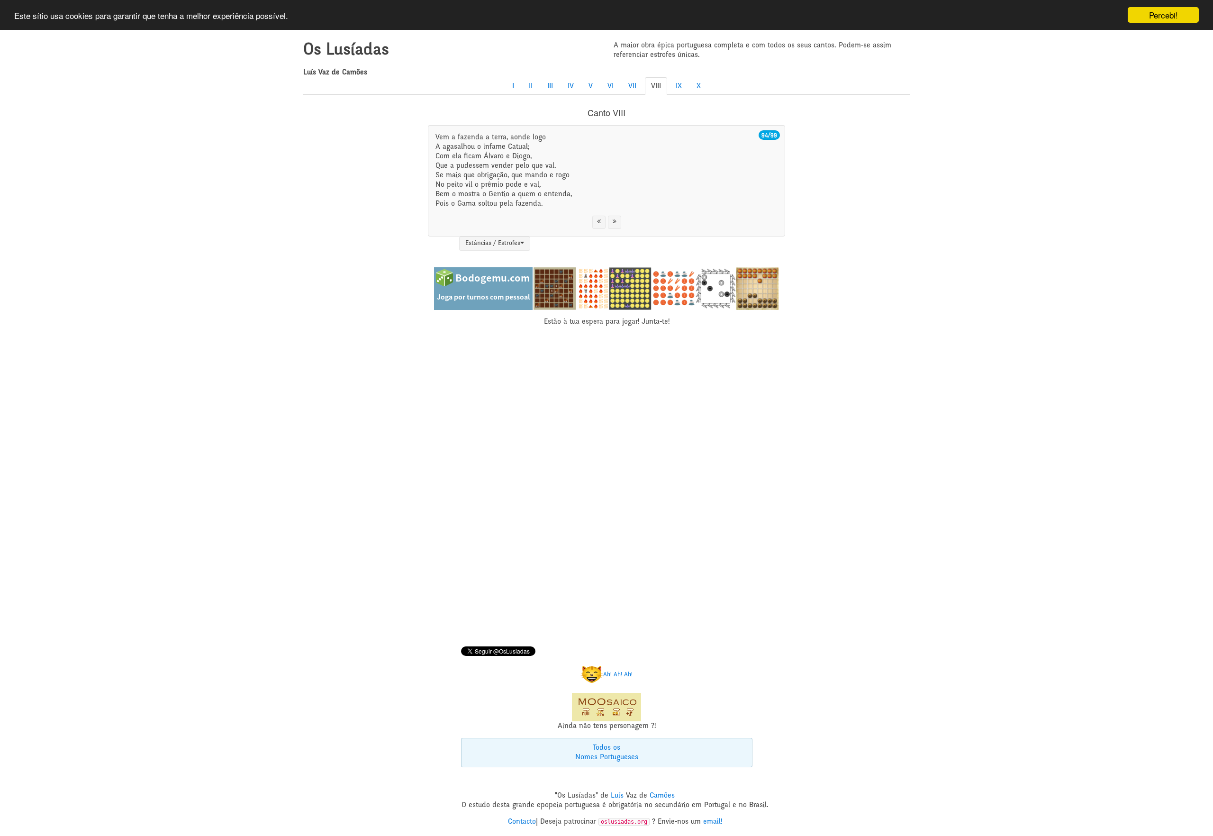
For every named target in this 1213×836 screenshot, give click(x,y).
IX (679, 86)
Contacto (522, 822)
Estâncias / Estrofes (492, 243)
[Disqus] (606, 487)
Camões (662, 796)
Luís (617, 796)
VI (610, 86)
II (531, 86)
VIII (656, 86)
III (550, 86)
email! (712, 822)
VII (632, 86)
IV (571, 86)
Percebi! (1163, 15)
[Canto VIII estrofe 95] (614, 222)
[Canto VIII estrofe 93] (599, 222)
